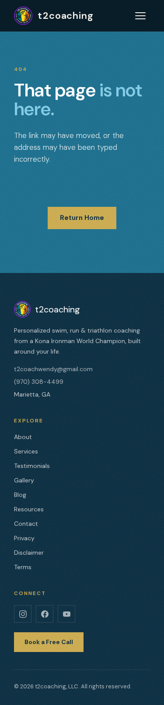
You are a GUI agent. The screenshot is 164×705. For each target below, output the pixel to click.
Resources (29, 509)
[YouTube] (66, 614)
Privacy (24, 538)
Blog (20, 495)
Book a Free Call (48, 642)
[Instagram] (22, 614)
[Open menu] (140, 15)
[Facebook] (44, 614)
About (23, 437)
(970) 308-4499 (38, 382)
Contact (26, 524)
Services (26, 451)
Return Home (82, 217)
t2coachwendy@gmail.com (53, 369)
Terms (22, 567)
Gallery (24, 480)
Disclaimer (29, 552)
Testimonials (32, 466)
